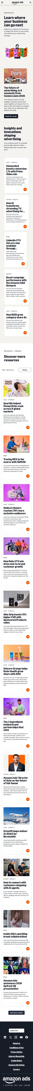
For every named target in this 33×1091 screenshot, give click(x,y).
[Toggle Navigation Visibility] (2, 3)
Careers (16, 1069)
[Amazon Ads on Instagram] (15, 1037)
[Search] (30, 2)
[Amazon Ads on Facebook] (26, 1037)
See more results (16, 1013)
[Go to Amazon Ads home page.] (16, 1079)
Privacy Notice (16, 1052)
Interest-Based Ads (16, 1056)
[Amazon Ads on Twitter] (10, 1037)
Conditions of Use (16, 1047)
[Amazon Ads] (16, 2)
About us (16, 1043)
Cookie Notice (16, 1060)
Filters (25, 370)
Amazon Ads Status (16, 1065)
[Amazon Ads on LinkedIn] (5, 1037)
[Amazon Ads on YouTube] (21, 1037)
